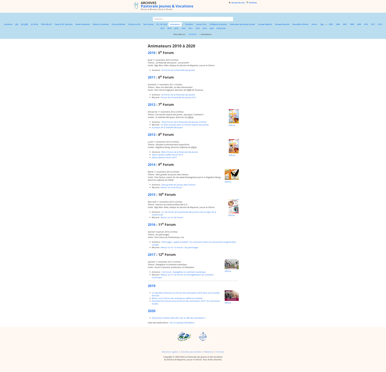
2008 (352, 24)
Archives (220, 351)
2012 (380, 24)
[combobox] (193, 19)
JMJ (16, 24)
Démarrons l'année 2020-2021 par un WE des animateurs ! (179, 318)
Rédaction (209, 351)
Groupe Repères (265, 24)
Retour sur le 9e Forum (171, 187)
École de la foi (134, 24)
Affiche (232, 125)
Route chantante (83, 24)
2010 (366, 24)
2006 (338, 24)
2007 (345, 24)
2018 (198, 28)
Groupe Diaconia (282, 24)
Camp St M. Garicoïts (63, 24)
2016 (183, 28)
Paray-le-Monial (118, 24)
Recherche (221, 28)
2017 (190, 28)
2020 (212, 28)
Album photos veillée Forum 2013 (167, 154)
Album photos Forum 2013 (164, 157)
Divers (314, 24)
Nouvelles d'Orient (300, 24)
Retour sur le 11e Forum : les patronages (179, 247)
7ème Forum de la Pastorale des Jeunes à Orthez (184, 122)
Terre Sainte (148, 24)
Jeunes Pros (201, 24)
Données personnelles (191, 351)
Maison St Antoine (101, 24)
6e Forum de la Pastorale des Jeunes (178, 94)
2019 (205, 28)
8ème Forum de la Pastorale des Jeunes (180, 152)
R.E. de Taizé (162, 24)
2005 (331, 24)
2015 (176, 28)
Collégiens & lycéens (218, 24)
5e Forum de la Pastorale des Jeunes (178, 70)
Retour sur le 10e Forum (172, 217)
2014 (169, 28)
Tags (322, 24)
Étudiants (189, 24)
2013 (162, 28)
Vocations (8, 24)
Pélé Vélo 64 (46, 24)
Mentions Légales (170, 351)
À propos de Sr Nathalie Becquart (167, 127)
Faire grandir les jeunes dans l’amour (179, 184)
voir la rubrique (182, 322)
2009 (359, 24)
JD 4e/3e (34, 24)
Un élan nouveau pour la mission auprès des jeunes (185, 124)
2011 (373, 24)
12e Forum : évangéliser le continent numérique (184, 272)
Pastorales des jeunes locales (242, 24)
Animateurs (175, 24)
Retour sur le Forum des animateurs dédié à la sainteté (177, 298)
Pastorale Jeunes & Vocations (167, 4)
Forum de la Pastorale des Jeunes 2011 (179, 97)
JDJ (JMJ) (24, 24)
